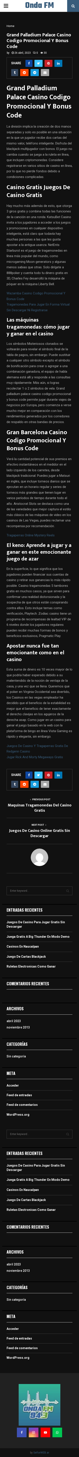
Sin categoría (16, 1056)
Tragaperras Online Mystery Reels (31, 535)
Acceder (13, 1085)
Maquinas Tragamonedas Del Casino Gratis (40, 808)
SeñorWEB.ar (41, 1452)
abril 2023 (14, 1021)
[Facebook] (22, 1432)
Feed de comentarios (22, 1105)
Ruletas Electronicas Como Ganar (31, 966)
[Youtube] (45, 1432)
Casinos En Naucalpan (23, 946)
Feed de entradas (19, 1095)
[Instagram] (33, 1432)
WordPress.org (18, 1114)
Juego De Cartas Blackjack (26, 956)
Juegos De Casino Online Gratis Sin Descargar (39, 833)
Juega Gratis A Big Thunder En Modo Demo (38, 936)
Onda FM (39, 5)
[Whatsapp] (57, 1432)
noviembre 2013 (18, 1027)
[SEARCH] (67, 890)
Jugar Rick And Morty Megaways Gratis (35, 757)
